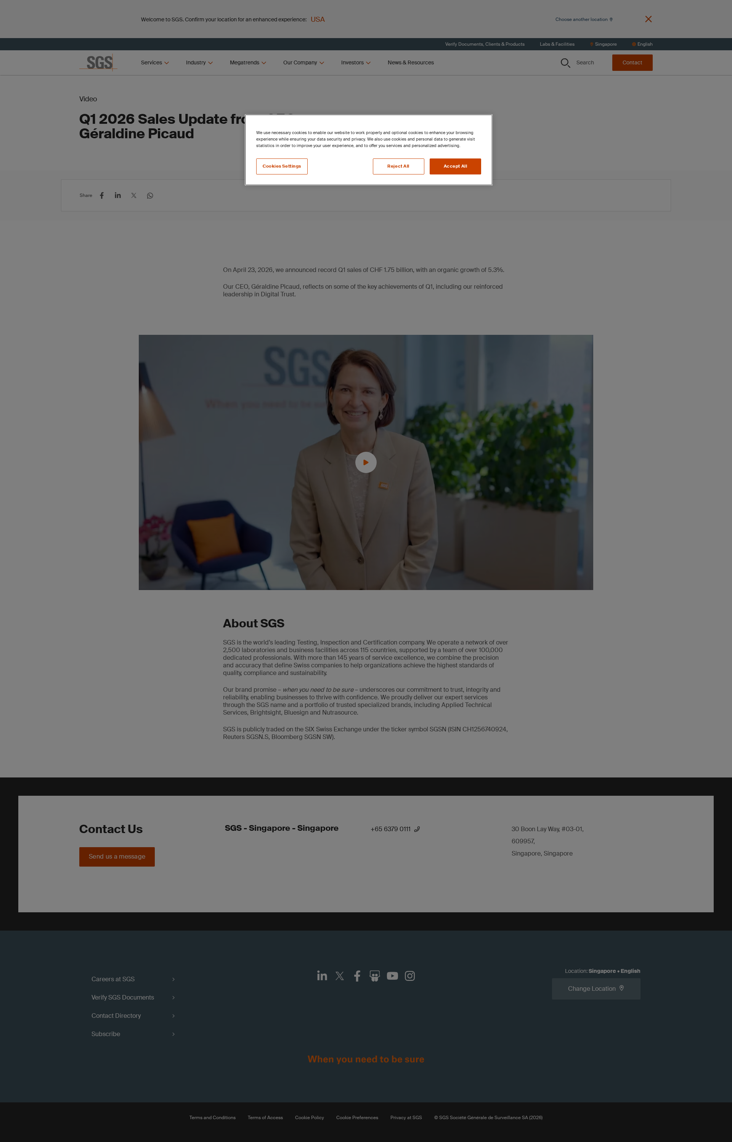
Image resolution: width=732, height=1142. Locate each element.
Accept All (455, 166)
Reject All (398, 166)
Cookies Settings (282, 166)
